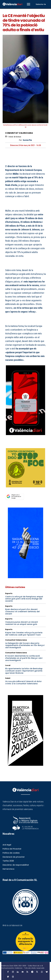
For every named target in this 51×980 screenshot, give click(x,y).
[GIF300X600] (25, 577)
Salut (7, 678)
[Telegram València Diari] (25, 437)
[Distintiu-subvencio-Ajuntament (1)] (25, 941)
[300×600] (25, 730)
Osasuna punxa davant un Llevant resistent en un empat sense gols (21, 623)
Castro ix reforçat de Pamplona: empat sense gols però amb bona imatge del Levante (24, 598)
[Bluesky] (47, 972)
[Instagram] (13, 972)
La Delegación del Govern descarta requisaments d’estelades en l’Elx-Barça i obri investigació (25, 645)
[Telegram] (32, 972)
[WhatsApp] (26, 444)
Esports (8, 593)
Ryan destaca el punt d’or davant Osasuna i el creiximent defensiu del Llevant (22, 611)
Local (7, 665)
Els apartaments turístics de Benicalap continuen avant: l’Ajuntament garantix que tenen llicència (23, 670)
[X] (13, 444)
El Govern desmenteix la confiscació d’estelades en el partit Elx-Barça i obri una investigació (23, 658)
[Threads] (13, 977)
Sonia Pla (27, 140)
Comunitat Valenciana (19, 133)
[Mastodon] (8, 977)
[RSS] (27, 972)
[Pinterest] (19, 444)
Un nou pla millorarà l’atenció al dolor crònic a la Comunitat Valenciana (23, 682)
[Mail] (22, 972)
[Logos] (25, 952)
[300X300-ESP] (25, 467)
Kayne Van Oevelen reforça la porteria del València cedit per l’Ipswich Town (23, 633)
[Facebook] (7, 444)
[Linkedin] (18, 972)
